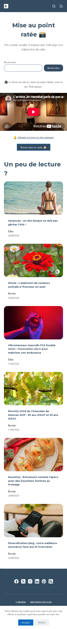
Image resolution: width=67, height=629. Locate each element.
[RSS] (51, 581)
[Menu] (61, 6)
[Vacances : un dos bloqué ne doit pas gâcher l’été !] (33, 198)
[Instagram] (30, 581)
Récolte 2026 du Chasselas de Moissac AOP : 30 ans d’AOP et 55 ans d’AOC (33, 415)
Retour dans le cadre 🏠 (34, 147)
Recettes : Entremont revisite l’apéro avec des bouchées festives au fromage (33, 481)
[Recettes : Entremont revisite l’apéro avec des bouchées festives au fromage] (33, 454)
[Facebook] (16, 581)
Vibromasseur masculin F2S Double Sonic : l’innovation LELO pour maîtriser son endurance (31, 349)
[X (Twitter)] (23, 581)
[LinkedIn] (37, 581)
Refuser (42, 622)
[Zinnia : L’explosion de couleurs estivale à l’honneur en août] (33, 260)
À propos (20, 602)
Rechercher (10, 62)
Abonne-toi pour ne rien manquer (36, 137)
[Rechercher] (53, 6)
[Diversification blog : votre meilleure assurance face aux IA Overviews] (33, 520)
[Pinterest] (44, 581)
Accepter (26, 622)
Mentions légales (41, 602)
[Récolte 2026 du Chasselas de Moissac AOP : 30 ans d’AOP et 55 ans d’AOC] (33, 388)
